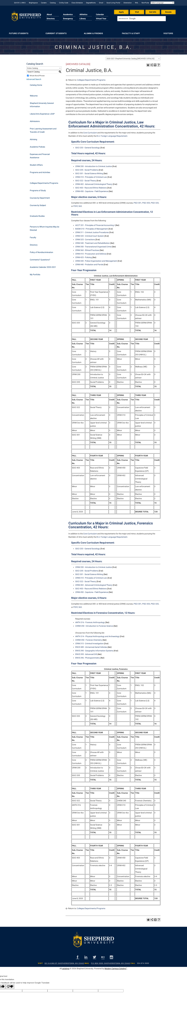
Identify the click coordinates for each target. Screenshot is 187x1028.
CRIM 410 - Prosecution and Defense (90, 254)
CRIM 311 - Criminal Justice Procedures (92, 232)
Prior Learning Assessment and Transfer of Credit (43, 130)
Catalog (53, 3)
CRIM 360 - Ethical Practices (87, 250)
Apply (121, 12)
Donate (168, 12)
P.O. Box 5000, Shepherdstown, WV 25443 (110, 963)
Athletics (83, 14)
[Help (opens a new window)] (158, 64)
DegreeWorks (91, 3)
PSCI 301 (137, 203)
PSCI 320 (155, 203)
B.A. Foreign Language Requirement (112, 136)
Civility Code (63, 3)
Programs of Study (38, 190)
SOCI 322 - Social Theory (85, 180)
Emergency (68, 18)
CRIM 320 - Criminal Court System (89, 236)
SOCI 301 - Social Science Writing (89, 173)
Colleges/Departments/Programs (44, 183)
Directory (51, 18)
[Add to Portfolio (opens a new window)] (147, 64)
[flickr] (103, 957)
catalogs (65, 968)
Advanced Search (33, 79)
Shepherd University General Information (42, 105)
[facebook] (77, 957)
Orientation (127, 3)
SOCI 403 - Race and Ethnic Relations (91, 188)
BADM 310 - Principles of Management (91, 229)
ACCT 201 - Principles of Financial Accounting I (95, 225)
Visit (137, 12)
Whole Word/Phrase (37, 76)
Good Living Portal (113, 3)
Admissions (35, 121)
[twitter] (94, 957)
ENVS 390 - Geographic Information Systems (94, 651)
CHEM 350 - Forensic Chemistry (88, 640)
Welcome (34, 96)
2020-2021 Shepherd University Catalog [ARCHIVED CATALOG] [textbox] (130, 59)
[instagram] (111, 957)
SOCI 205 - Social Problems (86, 170)
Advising (33, 139)
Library (83, 18)
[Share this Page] (151, 64)
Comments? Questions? (40, 260)
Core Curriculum (90, 133)
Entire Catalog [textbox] (32, 68)
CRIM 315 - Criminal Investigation (89, 643)
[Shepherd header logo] (26, 17)
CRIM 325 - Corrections (85, 239)
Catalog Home (36, 85)
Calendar (100, 14)
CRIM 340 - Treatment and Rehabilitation (92, 243)
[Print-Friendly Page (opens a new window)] (155, 64)
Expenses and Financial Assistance (40, 156)
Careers (44, 3)
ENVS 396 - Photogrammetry (87, 658)
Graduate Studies (37, 216)
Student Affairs (36, 165)
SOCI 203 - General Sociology (87, 148)
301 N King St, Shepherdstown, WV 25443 (64, 963)
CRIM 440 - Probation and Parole (89, 264)
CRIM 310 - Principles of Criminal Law (91, 177)
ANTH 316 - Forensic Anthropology (90, 622)
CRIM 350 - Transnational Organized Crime (93, 247)
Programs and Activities (40, 172)
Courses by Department (40, 198)
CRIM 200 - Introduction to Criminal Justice (93, 166)
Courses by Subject (38, 205)
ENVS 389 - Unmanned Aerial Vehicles (91, 647)
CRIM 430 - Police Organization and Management (96, 261)
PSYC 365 (77, 206)
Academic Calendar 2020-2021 (43, 267)
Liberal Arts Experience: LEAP (42, 114)
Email (101, 3)
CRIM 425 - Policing (83, 257)
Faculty (33, 237)
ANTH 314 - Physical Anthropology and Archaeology (97, 636)
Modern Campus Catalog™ (116, 968)
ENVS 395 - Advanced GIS (86, 654)
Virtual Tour (101, 18)
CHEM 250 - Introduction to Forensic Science (94, 626)
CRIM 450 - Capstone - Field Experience (91, 191)
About (49, 14)
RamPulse (145, 3)
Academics (68, 14)
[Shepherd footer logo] (93, 941)
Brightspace (33, 3)
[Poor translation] (10, 986)
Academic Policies (37, 147)
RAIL (136, 3)
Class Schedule (77, 3)
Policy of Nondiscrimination (41, 252)
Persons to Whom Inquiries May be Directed (44, 228)
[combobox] (133, 58)
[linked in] (86, 957)
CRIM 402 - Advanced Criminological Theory (93, 184)
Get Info (152, 12)
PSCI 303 (146, 203)
